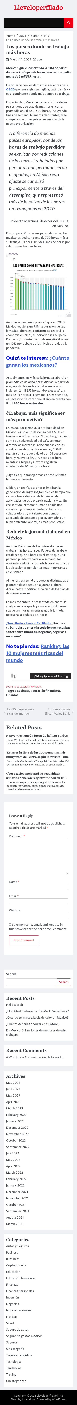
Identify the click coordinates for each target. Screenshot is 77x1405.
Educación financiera (29, 687)
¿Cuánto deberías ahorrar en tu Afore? (32, 1024)
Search (11, 974)
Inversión (12, 1298)
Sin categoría (15, 1349)
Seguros (12, 1343)
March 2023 (14, 1108)
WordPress (59, 1399)
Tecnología (13, 1362)
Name (14, 882)
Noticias (11, 1317)
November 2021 (17, 1198)
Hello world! (14, 1005)
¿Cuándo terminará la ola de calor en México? (37, 1018)
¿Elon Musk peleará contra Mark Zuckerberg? (37, 1011)
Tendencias (13, 1368)
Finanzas (12, 695)
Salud (10, 1323)
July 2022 (12, 1153)
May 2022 (13, 1160)
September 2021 (17, 1211)
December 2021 (17, 1192)
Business (11, 687)
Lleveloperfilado (38, 7)
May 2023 (13, 1096)
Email (14, 896)
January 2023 (15, 1121)
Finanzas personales (20, 1291)
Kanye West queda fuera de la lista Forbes (37, 735)
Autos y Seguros (17, 1246)
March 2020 (14, 1224)
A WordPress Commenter (24, 1057)
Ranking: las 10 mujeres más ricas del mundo (37, 653)
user (40, 60)
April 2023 (13, 1102)
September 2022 (18, 1147)
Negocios (12, 1304)
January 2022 (15, 1186)
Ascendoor (28, 1399)
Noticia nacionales (18, 1310)
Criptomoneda (16, 1265)
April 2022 (13, 1166)
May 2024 (13, 1083)
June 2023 (13, 1089)
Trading (11, 1375)
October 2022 (16, 1141)
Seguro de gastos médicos (24, 1336)
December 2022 (17, 1128)
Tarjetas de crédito (19, 1355)
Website (14, 910)
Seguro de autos (17, 1330)
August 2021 (15, 1218)
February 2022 (16, 1179)
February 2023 (16, 1115)
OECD (10, 90)
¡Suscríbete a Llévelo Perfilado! (29, 623)
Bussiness (13, 1259)
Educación (13, 1272)
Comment (17, 836)
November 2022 (17, 1134)
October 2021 (15, 1205)
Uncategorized (16, 1381)
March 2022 (14, 1173)
